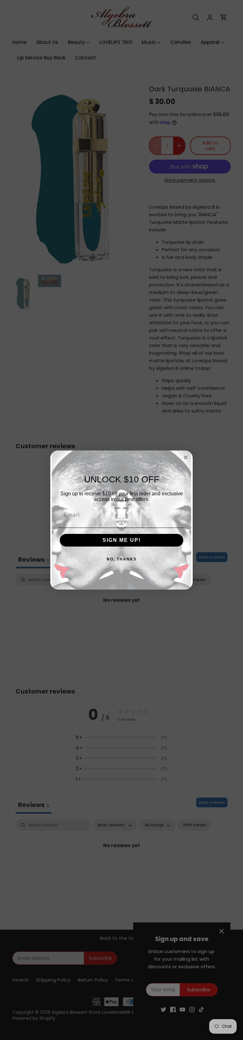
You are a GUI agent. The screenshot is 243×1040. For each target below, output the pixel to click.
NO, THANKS (122, 559)
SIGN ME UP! (122, 540)
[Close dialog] (186, 457)
